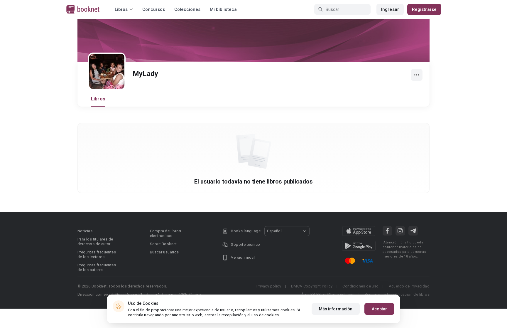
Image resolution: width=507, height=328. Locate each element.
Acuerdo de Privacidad (409, 286)
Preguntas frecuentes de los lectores (96, 254)
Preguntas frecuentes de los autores (96, 267)
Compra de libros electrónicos (165, 233)
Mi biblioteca (223, 9)
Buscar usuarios (164, 252)
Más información (336, 309)
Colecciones (187, 9)
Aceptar (379, 309)
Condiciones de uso (360, 286)
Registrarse (424, 9)
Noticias (84, 231)
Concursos (153, 9)
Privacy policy (268, 286)
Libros (98, 99)
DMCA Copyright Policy (311, 286)
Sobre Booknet (163, 244)
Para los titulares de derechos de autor (95, 241)
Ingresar (390, 9)
